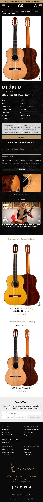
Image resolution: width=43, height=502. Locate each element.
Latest (31, 324)
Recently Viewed (17, 324)
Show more (22, 171)
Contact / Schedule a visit (10, 441)
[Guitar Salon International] (21, 7)
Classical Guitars (27, 13)
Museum (18, 13)
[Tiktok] (30, 489)
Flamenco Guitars (8, 454)
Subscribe (34, 419)
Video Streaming (29, 434)
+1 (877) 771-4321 (24, 484)
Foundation (6, 434)
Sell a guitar (27, 454)
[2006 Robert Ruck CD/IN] (21, 50)
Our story (5, 432)
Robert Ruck (19, 151)
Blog (25, 437)
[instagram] (16, 489)
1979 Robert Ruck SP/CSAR (21, 311)
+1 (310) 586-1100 (24, 481)
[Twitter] (21, 489)
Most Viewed (21, 327)
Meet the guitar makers (31, 432)
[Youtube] (25, 489)
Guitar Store (9, 13)
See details (21, 316)
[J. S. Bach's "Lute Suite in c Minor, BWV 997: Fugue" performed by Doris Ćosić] (21, 215)
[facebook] (12, 489)
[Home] (2, 13)
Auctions (27, 451)
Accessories (6, 457)
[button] (8, 8)
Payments (5, 444)
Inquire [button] (21, 139)
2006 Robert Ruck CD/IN (21, 390)
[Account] (35, 7)
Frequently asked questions (8, 438)
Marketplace (28, 457)
